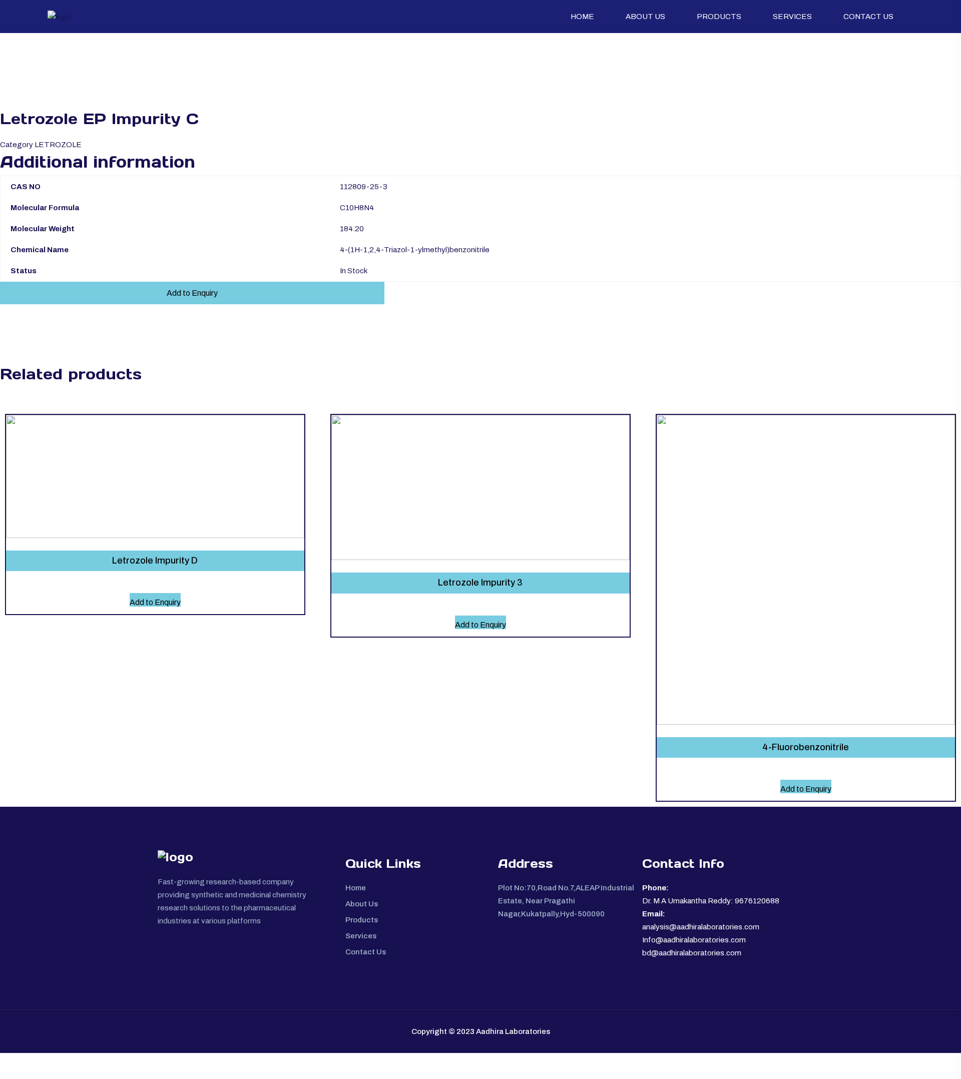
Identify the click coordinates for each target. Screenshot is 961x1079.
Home (582, 17)
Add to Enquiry (192, 293)
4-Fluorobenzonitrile (805, 747)
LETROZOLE (58, 145)
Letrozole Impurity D (155, 561)
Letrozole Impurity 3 (480, 583)
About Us (645, 17)
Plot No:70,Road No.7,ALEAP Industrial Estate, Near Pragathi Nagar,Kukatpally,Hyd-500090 (566, 901)
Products (719, 17)
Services (792, 17)
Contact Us (868, 17)
